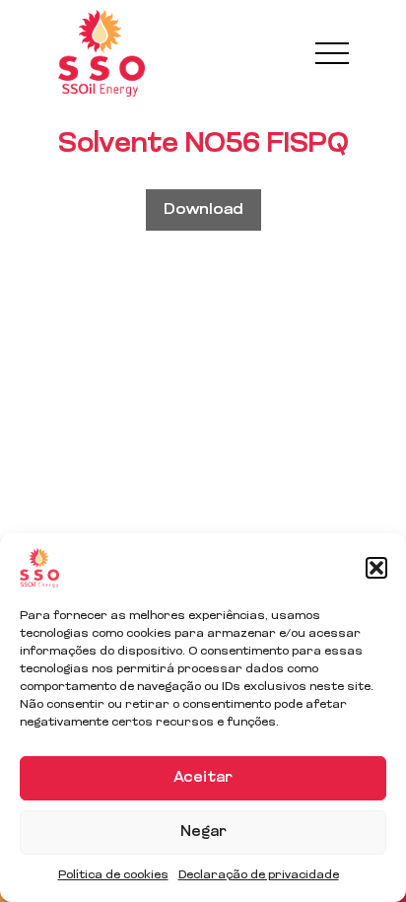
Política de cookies (113, 875)
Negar (203, 832)
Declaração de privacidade (258, 875)
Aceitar (203, 778)
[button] (376, 568)
